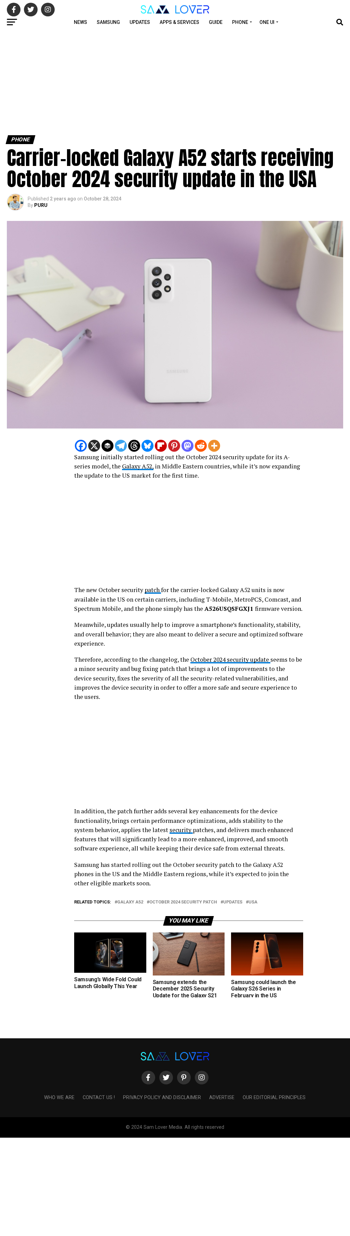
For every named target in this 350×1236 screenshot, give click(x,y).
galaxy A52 (130, 902)
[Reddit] (201, 446)
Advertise (221, 1097)
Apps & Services (179, 22)
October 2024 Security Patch (183, 902)
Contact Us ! (99, 1097)
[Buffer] (107, 446)
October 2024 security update (230, 659)
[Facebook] (81, 446)
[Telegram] (121, 446)
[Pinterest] (174, 446)
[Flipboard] (161, 446)
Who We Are (59, 1097)
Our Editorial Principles (274, 1097)
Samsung (108, 22)
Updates (140, 22)
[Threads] (134, 446)
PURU (41, 205)
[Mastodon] (187, 446)
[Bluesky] (147, 446)
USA (252, 902)
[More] (214, 446)
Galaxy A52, (137, 466)
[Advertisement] (175, 81)
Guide (216, 22)
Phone (240, 22)
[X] (94, 446)
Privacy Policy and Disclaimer (162, 1097)
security (181, 830)
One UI (266, 22)
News (80, 22)
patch (153, 590)
